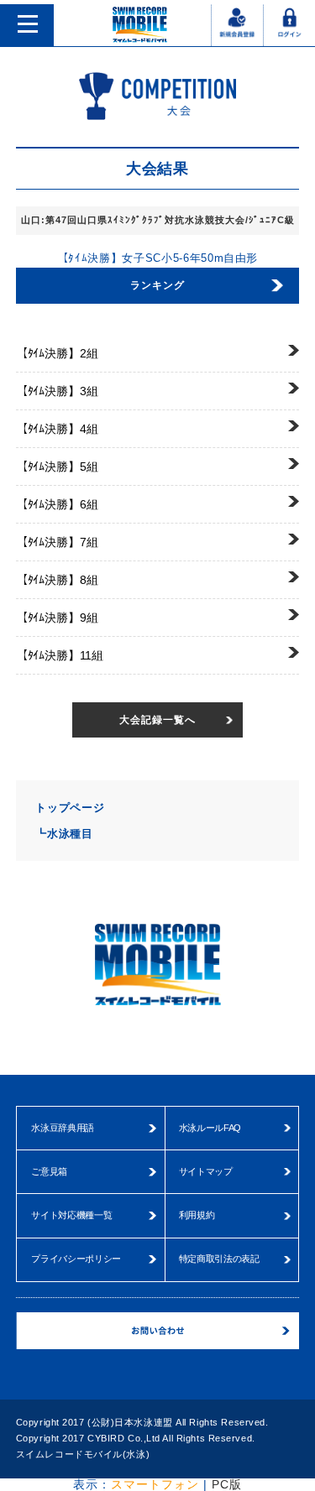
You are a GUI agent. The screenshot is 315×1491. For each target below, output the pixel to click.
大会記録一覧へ (157, 720)
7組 (57, 542)
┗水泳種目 (63, 833)
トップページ (69, 807)
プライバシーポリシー (76, 1259)
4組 (57, 428)
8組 (57, 579)
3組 (57, 391)
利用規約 (197, 1215)
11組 (59, 655)
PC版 (227, 1484)
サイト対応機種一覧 (71, 1215)
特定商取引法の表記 (219, 1259)
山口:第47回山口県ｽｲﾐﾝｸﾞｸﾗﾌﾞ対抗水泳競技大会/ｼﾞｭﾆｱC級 (158, 220)
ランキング (157, 285)
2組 (57, 353)
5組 (57, 466)
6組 (57, 504)
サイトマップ (206, 1171)
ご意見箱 (49, 1171)
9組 (57, 617)
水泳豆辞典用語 (62, 1128)
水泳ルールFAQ (210, 1128)
